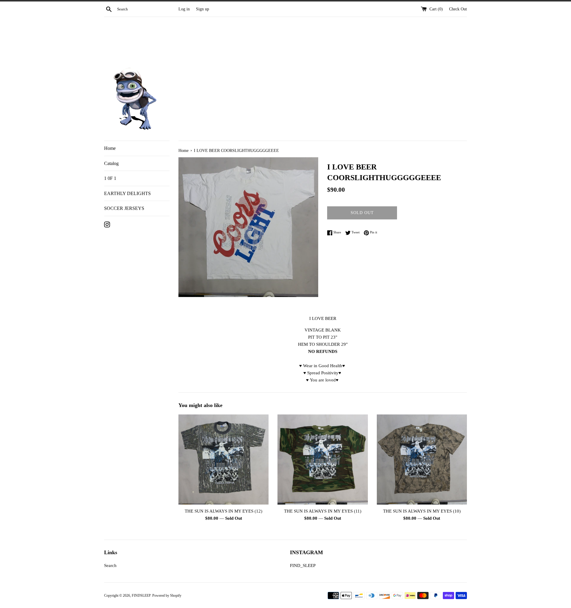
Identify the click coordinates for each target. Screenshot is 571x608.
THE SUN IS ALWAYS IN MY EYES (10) (422, 511)
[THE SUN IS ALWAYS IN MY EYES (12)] (223, 459)
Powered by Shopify (166, 595)
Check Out (458, 9)
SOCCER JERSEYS (124, 208)
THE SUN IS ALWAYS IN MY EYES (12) (223, 511)
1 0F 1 (110, 178)
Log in (184, 9)
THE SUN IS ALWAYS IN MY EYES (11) (322, 511)
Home (110, 148)
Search (110, 565)
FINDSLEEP (141, 595)
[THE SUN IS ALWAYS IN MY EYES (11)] (322, 459)
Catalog (111, 163)
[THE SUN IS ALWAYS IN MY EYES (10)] (422, 459)
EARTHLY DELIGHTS (127, 193)
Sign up (202, 9)
